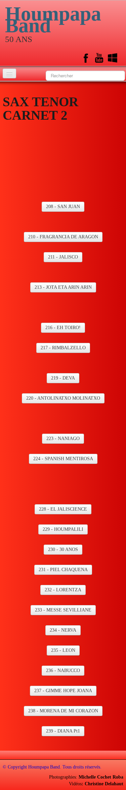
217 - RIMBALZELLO (63, 347)
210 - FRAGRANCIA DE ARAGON (63, 236)
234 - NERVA (63, 630)
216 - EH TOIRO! (63, 327)
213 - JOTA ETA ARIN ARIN (63, 287)
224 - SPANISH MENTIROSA (63, 458)
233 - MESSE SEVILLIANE (63, 610)
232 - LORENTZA (63, 589)
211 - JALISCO (63, 257)
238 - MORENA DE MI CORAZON (63, 710)
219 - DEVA (63, 378)
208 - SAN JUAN (63, 206)
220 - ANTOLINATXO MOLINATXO (63, 398)
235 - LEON (63, 650)
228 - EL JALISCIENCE (63, 509)
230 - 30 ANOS (63, 549)
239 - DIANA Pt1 (63, 731)
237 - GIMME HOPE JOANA (63, 690)
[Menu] (9, 73)
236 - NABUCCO (63, 670)
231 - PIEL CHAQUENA (63, 569)
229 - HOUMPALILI (63, 529)
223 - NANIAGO (63, 438)
